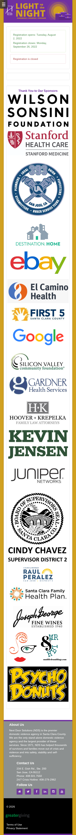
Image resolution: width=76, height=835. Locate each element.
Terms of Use (14, 824)
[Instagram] (54, 791)
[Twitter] (29, 791)
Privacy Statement (17, 828)
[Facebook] (37, 791)
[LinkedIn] (46, 791)
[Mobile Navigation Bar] (3, 4)
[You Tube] (63, 791)
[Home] (20, 791)
